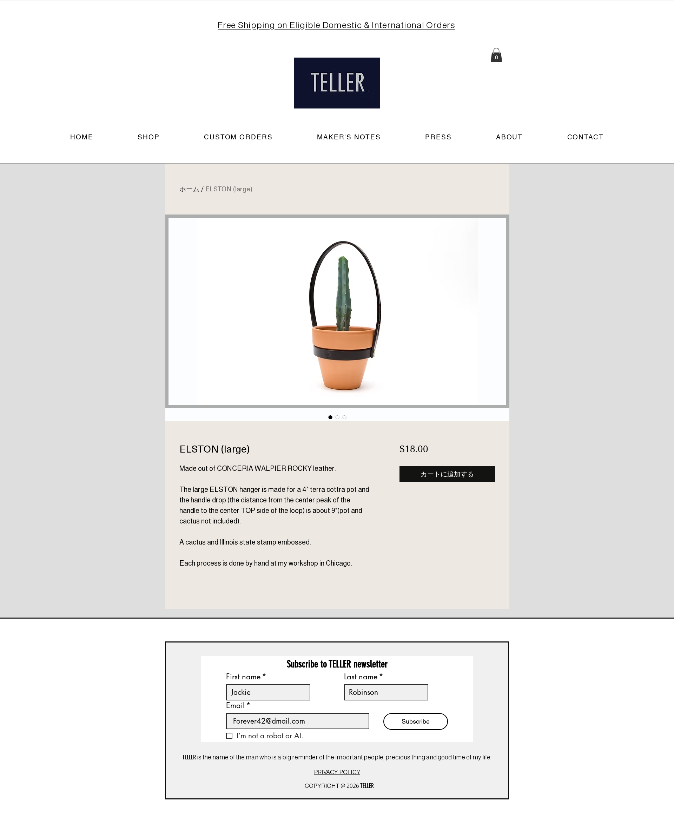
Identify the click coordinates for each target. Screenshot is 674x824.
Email (238, 705)
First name (246, 676)
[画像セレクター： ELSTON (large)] (330, 417)
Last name (363, 676)
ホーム (189, 188)
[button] (496, 55)
